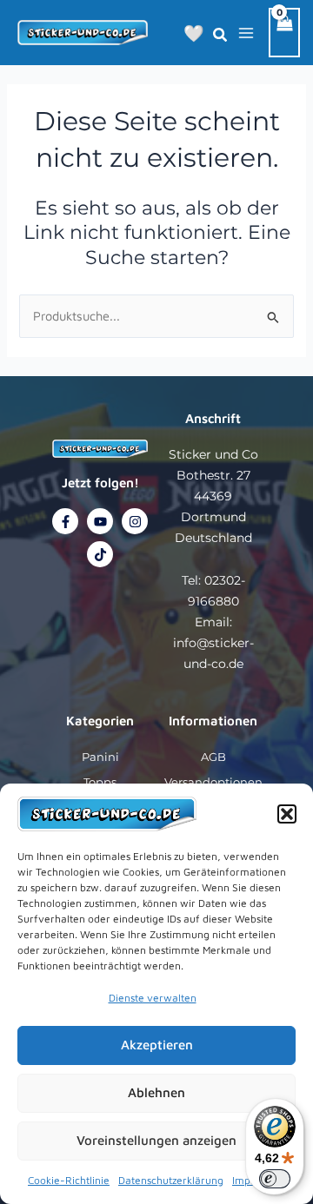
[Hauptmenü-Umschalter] (246, 32)
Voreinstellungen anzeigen (156, 1140)
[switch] (274, 1178)
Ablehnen (156, 1092)
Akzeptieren (157, 1044)
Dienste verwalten (152, 997)
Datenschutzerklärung (170, 1180)
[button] (287, 814)
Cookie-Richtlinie (69, 1180)
